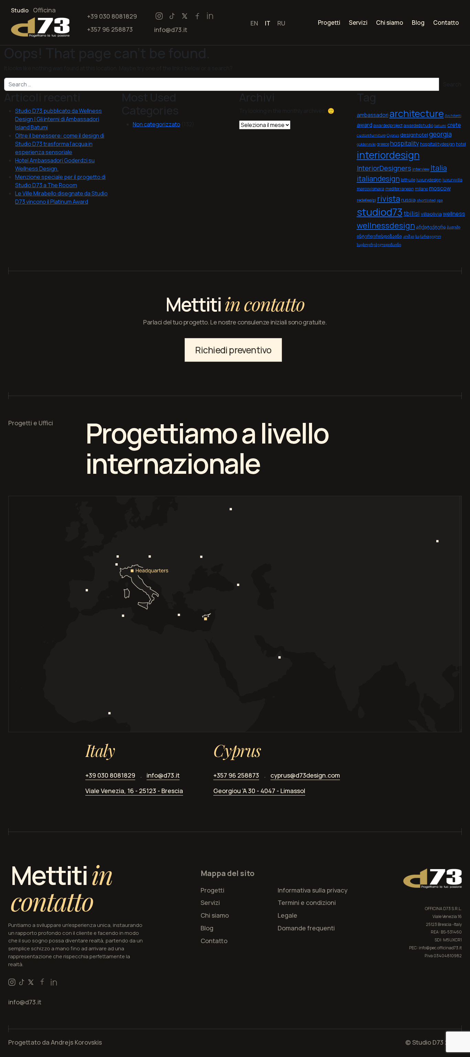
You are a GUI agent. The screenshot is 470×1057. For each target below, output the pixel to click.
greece (383, 144)
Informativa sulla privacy (313, 890)
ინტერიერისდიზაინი (379, 236)
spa (440, 200)
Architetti (453, 115)
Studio (20, 10)
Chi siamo (389, 22)
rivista (388, 198)
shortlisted (426, 200)
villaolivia (431, 213)
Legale (287, 915)
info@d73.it (170, 29)
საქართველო (428, 236)
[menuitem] (254, 23)
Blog (418, 22)
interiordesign (388, 155)
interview (420, 169)
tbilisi (412, 213)
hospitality (404, 143)
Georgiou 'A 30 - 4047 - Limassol (259, 791)
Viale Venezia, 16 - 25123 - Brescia (134, 791)
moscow (440, 188)
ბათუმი (453, 227)
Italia (438, 168)
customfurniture (371, 135)
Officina (44, 10)
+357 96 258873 (110, 29)
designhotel (414, 134)
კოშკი (408, 236)
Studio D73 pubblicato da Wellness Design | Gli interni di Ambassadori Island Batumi (58, 119)
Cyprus (393, 135)
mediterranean (399, 189)
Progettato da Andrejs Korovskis (55, 1042)
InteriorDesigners (384, 168)
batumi (440, 125)
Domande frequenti (306, 928)
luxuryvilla (452, 180)
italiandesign (378, 178)
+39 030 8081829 (112, 16)
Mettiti (62, 888)
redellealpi (366, 200)
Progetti (329, 22)
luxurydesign (428, 180)
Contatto (446, 22)
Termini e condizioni (307, 902)
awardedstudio (418, 125)
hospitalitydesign (437, 144)
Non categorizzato (156, 124)
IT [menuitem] (267, 23)
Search (452, 84)
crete (454, 125)
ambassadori (372, 115)
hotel (461, 144)
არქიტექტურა (431, 227)
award (364, 125)
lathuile (408, 180)
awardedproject (388, 125)
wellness (454, 213)
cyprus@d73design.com (305, 775)
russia (408, 199)
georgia (440, 134)
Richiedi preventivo (233, 350)
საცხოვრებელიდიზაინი (379, 244)
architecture (416, 113)
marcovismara (370, 189)
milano (421, 189)
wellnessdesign (386, 225)
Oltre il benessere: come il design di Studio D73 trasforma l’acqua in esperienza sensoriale (59, 144)
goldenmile (366, 144)
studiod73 (380, 212)
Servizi (358, 22)
